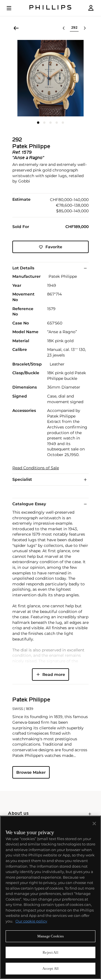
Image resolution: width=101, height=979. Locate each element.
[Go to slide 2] (44, 122)
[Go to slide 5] (62, 122)
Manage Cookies (50, 936)
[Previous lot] (64, 28)
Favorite (53, 246)
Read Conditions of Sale (35, 468)
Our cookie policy (31, 921)
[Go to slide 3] (50, 122)
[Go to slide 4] (56, 122)
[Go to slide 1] (38, 122)
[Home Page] (50, 8)
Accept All (50, 968)
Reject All (50, 952)
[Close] (94, 823)
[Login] (91, 8)
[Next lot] (85, 28)
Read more (53, 674)
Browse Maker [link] (31, 772)
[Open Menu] (13, 8)
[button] (50, 78)
